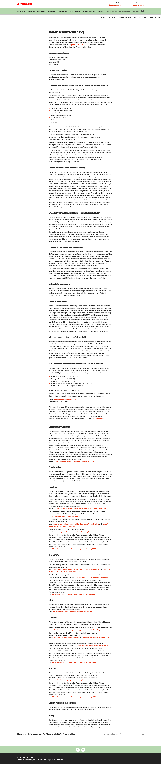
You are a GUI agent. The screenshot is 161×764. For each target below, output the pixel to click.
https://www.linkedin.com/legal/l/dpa (65, 638)
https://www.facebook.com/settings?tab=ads (69, 516)
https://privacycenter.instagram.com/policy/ (91, 577)
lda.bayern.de (98, 418)
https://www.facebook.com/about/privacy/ (72, 532)
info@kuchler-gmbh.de (118, 5)
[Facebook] (78, 750)
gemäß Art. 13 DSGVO (79, 45)
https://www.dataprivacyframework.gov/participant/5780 (74, 697)
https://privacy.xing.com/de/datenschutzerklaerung (72, 611)
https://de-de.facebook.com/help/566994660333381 (79, 525)
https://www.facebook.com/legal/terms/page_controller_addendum (81, 508)
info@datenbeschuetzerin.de (65, 399)
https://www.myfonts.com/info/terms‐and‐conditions (75, 461)
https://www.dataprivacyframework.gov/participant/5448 (74, 662)
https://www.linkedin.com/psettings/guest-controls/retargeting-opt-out (79, 630)
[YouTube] (83, 750)
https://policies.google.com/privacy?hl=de (71, 680)
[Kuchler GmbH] (24, 4)
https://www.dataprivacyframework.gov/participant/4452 (74, 549)
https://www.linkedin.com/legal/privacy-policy (90, 645)
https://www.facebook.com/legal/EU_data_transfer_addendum (75, 524)
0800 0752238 (138, 5)
